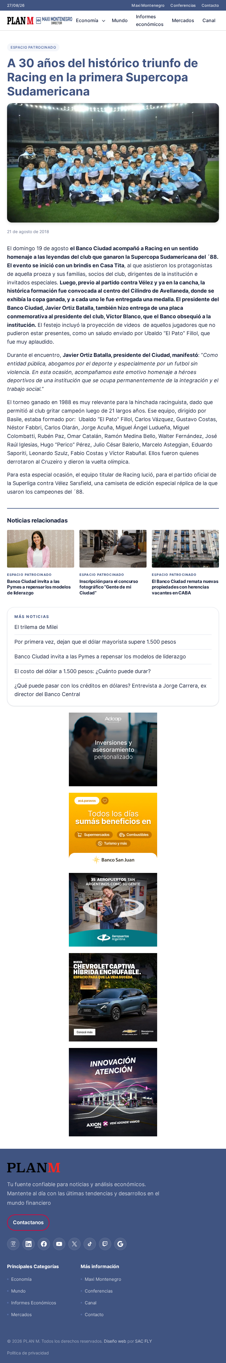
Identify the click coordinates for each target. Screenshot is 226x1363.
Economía (87, 20)
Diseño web (115, 1341)
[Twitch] (105, 1244)
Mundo (120, 20)
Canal (208, 20)
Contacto (210, 5)
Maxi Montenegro (148, 5)
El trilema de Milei (36, 627)
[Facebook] (44, 1244)
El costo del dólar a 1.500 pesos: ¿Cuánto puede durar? (82, 671)
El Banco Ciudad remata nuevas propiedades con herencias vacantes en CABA (185, 587)
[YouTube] (59, 1244)
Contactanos (28, 1222)
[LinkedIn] (28, 1244)
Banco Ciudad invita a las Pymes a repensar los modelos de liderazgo (39, 587)
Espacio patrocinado (33, 47)
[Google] (120, 1244)
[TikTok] (90, 1244)
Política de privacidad (28, 1352)
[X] (74, 1244)
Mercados (183, 20)
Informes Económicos (33, 1303)
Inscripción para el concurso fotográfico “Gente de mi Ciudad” (108, 587)
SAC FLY (143, 1341)
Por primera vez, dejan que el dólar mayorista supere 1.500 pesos (95, 642)
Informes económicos (150, 20)
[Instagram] (13, 1244)
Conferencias (183, 5)
